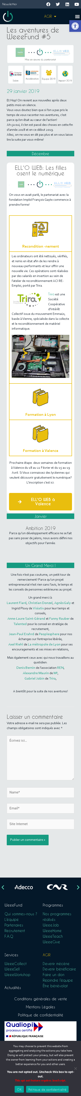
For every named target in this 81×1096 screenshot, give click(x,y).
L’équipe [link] (11, 919)
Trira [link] (51, 294)
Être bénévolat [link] (55, 986)
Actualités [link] (12, 987)
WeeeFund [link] (13, 905)
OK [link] (19, 1089)
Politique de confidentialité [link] (40, 1015)
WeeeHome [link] (52, 930)
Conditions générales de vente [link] (40, 999)
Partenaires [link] (13, 925)
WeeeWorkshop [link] (17, 974)
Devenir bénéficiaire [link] (59, 969)
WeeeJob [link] (51, 925)
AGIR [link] (48, 16)
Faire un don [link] (53, 974)
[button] (77, 16)
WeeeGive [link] (51, 942)
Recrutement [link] (14, 930)
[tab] (40, 233)
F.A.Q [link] (8, 936)
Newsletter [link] (9, 4)
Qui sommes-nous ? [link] (20, 914)
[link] (75, 26)
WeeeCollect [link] (15, 963)
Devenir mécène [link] (56, 963)
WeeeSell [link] (12, 969)
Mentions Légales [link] (40, 1007)
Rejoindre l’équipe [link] (58, 980)
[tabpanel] (40, 317)
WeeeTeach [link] (53, 936)
